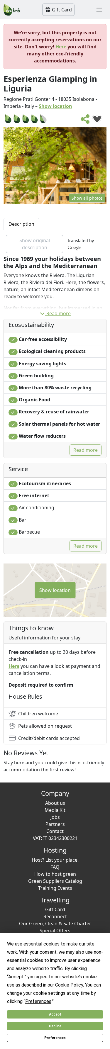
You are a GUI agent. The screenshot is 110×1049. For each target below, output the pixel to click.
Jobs (55, 817)
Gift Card (61, 9)
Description (21, 224)
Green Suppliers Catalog (55, 881)
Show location (55, 106)
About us (55, 803)
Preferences (55, 1038)
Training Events (55, 888)
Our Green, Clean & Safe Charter (55, 923)
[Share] (85, 121)
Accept (55, 1014)
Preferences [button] (38, 1001)
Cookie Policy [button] (69, 985)
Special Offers (55, 930)
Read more (58, 313)
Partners (55, 824)
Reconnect (55, 916)
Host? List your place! (55, 860)
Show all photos (87, 198)
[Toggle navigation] (99, 10)
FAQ (55, 867)
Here (60, 46)
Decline (55, 1026)
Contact (55, 831)
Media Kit (55, 810)
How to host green (55, 874)
